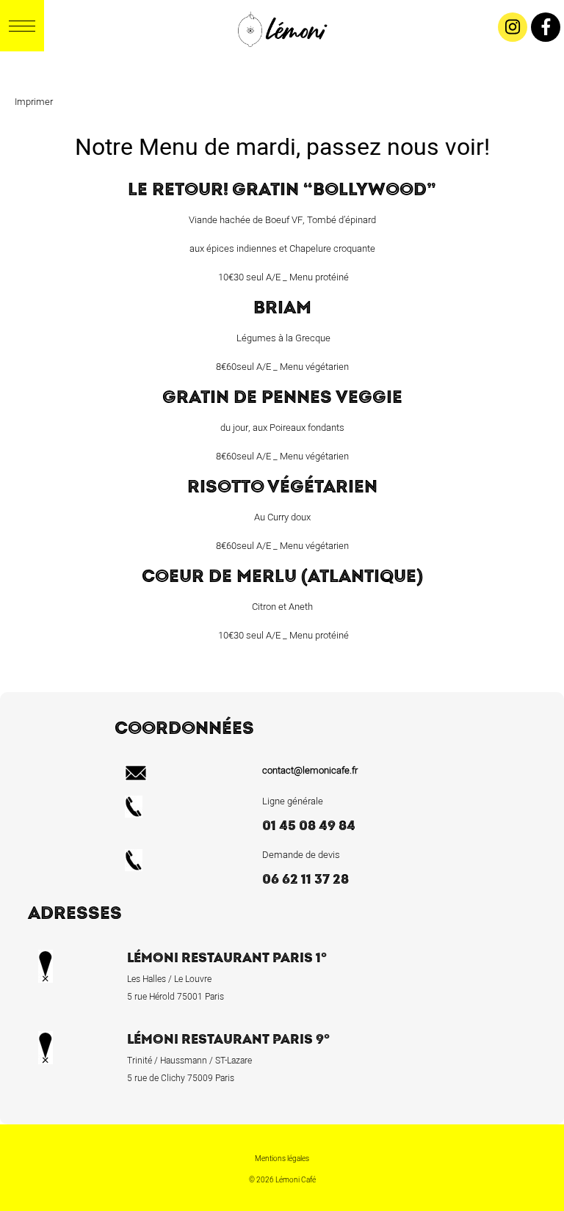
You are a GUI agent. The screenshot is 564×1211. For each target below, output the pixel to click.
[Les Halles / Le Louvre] (280, 62)
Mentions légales (282, 1159)
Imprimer (34, 102)
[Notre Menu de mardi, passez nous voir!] (302, 62)
